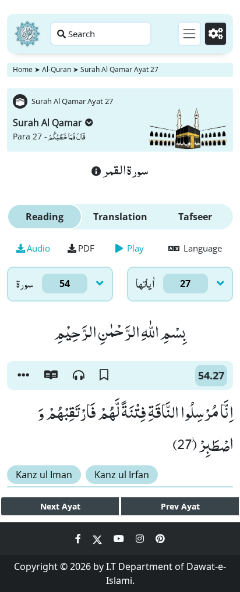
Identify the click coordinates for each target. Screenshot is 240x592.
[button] (23, 375)
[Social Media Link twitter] (98, 538)
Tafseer (195, 216)
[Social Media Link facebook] (79, 538)
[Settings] (215, 33)
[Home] (27, 34)
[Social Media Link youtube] (120, 538)
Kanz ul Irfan (121, 474)
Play (134, 248)
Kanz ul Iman (44, 474)
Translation (120, 216)
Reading (44, 216)
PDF (86, 248)
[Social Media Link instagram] (141, 538)
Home (23, 69)
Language (201, 248)
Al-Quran (56, 69)
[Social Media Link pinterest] (160, 538)
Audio (38, 248)
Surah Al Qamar (47, 122)
